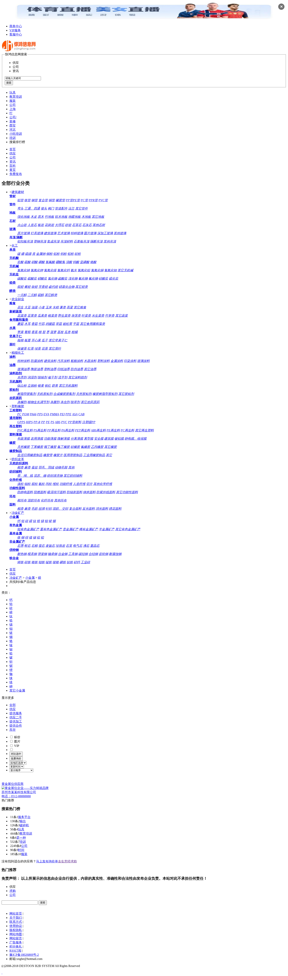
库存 (12, 729)
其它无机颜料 (68, 385)
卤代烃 (53, 286)
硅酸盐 (103, 278)
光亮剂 (22, 377)
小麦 (41, 307)
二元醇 (32, 295)
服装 (12, 100)
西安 (12, 125)
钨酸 (76, 262)
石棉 (34, 545)
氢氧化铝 (84, 270)
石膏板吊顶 (81, 241)
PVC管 (103, 200)
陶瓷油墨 (37, 369)
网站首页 (15, 913)
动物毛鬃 (61, 467)
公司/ (12, 117)
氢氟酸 (50, 262)
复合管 (43, 200)
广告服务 (15, 942)
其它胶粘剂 (126, 394)
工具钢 (73, 554)
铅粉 (70, 253)
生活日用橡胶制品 (29, 455)
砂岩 (68, 225)
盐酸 (20, 262)
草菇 (59, 323)
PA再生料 (67, 430)
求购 (12, 890)
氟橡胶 (85, 446)
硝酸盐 (42, 278)
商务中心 (15, 26)
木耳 (27, 323)
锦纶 (27, 484)
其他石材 (98, 225)
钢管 (34, 200)
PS (52, 422)
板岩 (41, 225)
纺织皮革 (18, 459)
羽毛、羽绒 (46, 467)
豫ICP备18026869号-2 (24, 954)
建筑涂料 (50, 361)
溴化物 (73, 278)
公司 (12, 105)
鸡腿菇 (50, 323)
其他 (71, 467)
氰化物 (83, 278)
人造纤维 (79, 484)
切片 (89, 484)
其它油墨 (90, 369)
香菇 (34, 323)
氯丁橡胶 (63, 446)
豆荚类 (32, 315)
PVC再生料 (25, 430)
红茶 (30, 348)
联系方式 (15, 921)
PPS (40, 414)
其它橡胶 (110, 446)
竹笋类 (109, 315)
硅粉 (77, 253)
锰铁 (48, 562)
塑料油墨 (50, 369)
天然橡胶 (23, 446)
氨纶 (41, 484)
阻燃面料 (40, 492)
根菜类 (52, 315)
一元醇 (22, 295)
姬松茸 (67, 323)
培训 (12, 137)
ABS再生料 (98, 430)
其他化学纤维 (102, 484)
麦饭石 (50, 545)
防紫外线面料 (105, 492)
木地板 (86, 216)
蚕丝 (34, 467)
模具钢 (32, 554)
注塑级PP (88, 422)
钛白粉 (22, 385)
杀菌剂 (55, 402)
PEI (62, 414)
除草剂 (75, 402)
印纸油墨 (63, 369)
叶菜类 (86, 315)
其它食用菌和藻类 (92, 323)
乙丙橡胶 (97, 446)
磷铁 (63, 562)
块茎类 (76, 315)
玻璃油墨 (23, 369)
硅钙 (77, 562)
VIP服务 (15, 30)
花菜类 (22, 315)
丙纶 (48, 484)
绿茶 (37, 348)
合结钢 (93, 554)
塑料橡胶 (18, 406)
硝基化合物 (66, 286)
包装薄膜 (23, 438)
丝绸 (41, 508)
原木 (41, 216)
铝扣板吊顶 (25, 241)
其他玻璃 (120, 233)
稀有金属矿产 (88, 529)
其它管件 (81, 208)
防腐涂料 (37, 361)
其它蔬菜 (121, 315)
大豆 (27, 307)
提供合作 (15, 725)
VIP (16, 745)
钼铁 (41, 562)
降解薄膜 (63, 438)
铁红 (48, 385)
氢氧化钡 (110, 270)
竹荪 (41, 323)
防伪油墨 (77, 369)
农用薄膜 (37, 438)
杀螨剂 (22, 402)
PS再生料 (40, 430)
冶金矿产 (18, 512)
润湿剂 (32, 377)
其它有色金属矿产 (127, 529)
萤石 (41, 545)
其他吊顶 (109, 241)
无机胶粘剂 (45, 394)
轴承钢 (52, 554)
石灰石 (87, 225)
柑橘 (74, 332)
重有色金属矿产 (51, 529)
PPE (68, 414)
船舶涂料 (77, 361)
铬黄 (41, 385)
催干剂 (52, 377)
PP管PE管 (73, 200)
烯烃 (27, 286)
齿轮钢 (103, 554)
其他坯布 (60, 500)
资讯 (12, 161)
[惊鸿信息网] (19, 50)
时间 (21, 850)
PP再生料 (54, 430)
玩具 (12, 92)
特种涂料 (23, 361)
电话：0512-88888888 (16, 796)
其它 (109, 455)
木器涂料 (90, 361)
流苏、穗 (40, 475)
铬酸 (93, 262)
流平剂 (62, 377)
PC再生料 (127, 430)
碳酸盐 (22, 278)
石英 (69, 545)
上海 (12, 109)
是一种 (21, 837)
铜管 (52, 200)
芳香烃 (43, 286)
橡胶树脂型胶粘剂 (105, 394)
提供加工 (15, 721)
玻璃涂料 (143, 361)
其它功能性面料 (127, 492)
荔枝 (60, 332)
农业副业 (18, 299)
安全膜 (98, 438)
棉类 (20, 467)
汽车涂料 (63, 361)
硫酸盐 (32, 278)
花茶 (45, 348)
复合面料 (75, 508)
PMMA (54, 414)
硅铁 (27, 562)
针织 (48, 508)
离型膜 (88, 438)
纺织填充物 (55, 475)
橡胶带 (48, 455)
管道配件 (61, 208)
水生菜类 (98, 315)
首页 (12, 149)
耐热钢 (22, 554)
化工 (15, 245)
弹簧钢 (42, 554)
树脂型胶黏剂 (26, 394)
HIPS (29, 422)
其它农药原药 (90, 402)
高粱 (70, 307)
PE (48, 422)
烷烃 (20, 286)
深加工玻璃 (105, 233)
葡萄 (27, 332)
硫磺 (28, 253)
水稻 (56, 307)
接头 (44, 208)
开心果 (36, 340)
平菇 (76, 323)
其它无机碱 (125, 270)
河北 (12, 129)
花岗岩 (49, 225)
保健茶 (22, 348)
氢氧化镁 (50, 270)
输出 (23, 821)
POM (25, 414)
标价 (16, 737)
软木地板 (61, 216)
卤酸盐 (62, 278)
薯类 (63, 307)
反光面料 (88, 508)
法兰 (71, 208)
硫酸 (27, 262)
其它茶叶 (55, 348)
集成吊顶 (53, 241)
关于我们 (15, 917)
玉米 (48, 307)
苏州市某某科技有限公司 (19, 792)
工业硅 (85, 562)
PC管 (84, 200)
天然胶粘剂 (84, 394)
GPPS (21, 422)
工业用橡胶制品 (94, 455)
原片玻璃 (23, 233)
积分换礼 (15, 946)
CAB (81, 414)
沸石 (86, 545)
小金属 (30, 577)
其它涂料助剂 (77, 377)
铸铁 (20, 562)
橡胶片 (58, 455)
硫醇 (41, 295)
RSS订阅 (15, 950)
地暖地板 (74, 216)
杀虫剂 (65, 402)
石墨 (20, 545)
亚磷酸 (84, 262)
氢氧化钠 (23, 270)
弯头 (20, 208)
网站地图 (15, 934)
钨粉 (63, 253)
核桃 (20, 340)
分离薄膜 (77, 438)
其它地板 (98, 216)
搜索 (8, 82)
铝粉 (56, 253)
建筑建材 (18, 192)
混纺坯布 (33, 500)
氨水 (74, 270)
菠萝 (53, 332)
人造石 (32, 225)
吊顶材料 (66, 241)
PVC (64, 422)
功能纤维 (66, 484)
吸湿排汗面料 (56, 492)
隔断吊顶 (96, 241)
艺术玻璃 (63, 233)
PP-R (37, 422)
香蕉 (34, 332)
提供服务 (15, 713)
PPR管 (93, 200)
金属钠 (40, 253)
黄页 (12, 169)
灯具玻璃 (37, 233)
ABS (57, 422)
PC (19, 414)
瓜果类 (42, 315)
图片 (16, 741)
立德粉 (32, 385)
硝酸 (34, 262)
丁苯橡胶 (37, 446)
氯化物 (52, 278)
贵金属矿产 (70, 529)
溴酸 (69, 262)
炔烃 (34, 286)
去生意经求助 (67, 861)
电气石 (77, 545)
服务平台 (24, 817)
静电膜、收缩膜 (136, 438)
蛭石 (27, 545)
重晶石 (95, 545)
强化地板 (23, 216)
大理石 (59, 225)
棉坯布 (22, 500)
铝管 (20, 200)
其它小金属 (17, 690)
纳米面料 (89, 492)
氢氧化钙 (63, 270)
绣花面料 (115, 508)
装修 (12, 121)
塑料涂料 (103, 361)
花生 (20, 307)
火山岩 (22, 225)
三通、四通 (32, 208)
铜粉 (49, 253)
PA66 (33, 414)
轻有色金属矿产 (28, 529)
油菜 (34, 307)
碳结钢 (83, 554)
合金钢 (62, 554)
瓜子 (45, 340)
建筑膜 (109, 438)
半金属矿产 (106, 529)
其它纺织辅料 (72, 475)
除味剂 (42, 377)
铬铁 (34, 562)
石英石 (77, 225)
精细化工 (18, 352)
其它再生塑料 (144, 430)
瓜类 (67, 332)
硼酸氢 (60, 262)
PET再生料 (82, 430)
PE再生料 (113, 430)
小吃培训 (15, 133)
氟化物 (93, 278)
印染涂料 (130, 361)
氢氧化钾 (37, 270)
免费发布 (15, 174)
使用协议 (15, 926)
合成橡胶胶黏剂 (64, 394)
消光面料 (102, 508)
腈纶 (34, 484)
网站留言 (15, 938)
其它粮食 (80, 307)
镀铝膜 (119, 438)
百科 (12, 165)
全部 (12, 705)
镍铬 (56, 562)
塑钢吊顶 (40, 241)
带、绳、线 (25, 475)
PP (43, 422)
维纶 (56, 484)
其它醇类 (51, 295)
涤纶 (20, 484)
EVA (46, 414)
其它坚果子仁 (58, 340)
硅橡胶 (75, 446)
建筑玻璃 (50, 233)
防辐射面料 (74, 492)
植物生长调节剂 (38, 402)
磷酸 (41, 262)
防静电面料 (25, 492)
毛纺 (34, 508)
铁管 (27, 200)
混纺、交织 (60, 508)
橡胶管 (60, 200)
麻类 (27, 467)
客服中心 (15, 34)
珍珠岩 (60, 545)
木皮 (34, 216)
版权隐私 (15, 930)
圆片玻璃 (90, 233)
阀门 (51, 208)
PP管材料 (74, 422)
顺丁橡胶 (50, 446)
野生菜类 (64, 315)
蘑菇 (20, 323)
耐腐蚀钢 (115, 554)
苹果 (20, 332)
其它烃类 (81, 286)
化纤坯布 (47, 500)
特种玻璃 (77, 233)
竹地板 (49, 216)
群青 (55, 385)
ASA (75, 414)
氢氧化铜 (97, 270)
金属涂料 (116, 361)
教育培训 (15, 96)
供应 (12, 153)
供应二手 (15, 717)
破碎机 (24, 825)
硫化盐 (113, 278)
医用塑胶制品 (72, 455)
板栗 (27, 340)
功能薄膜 (50, 438)
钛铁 (70, 562)
